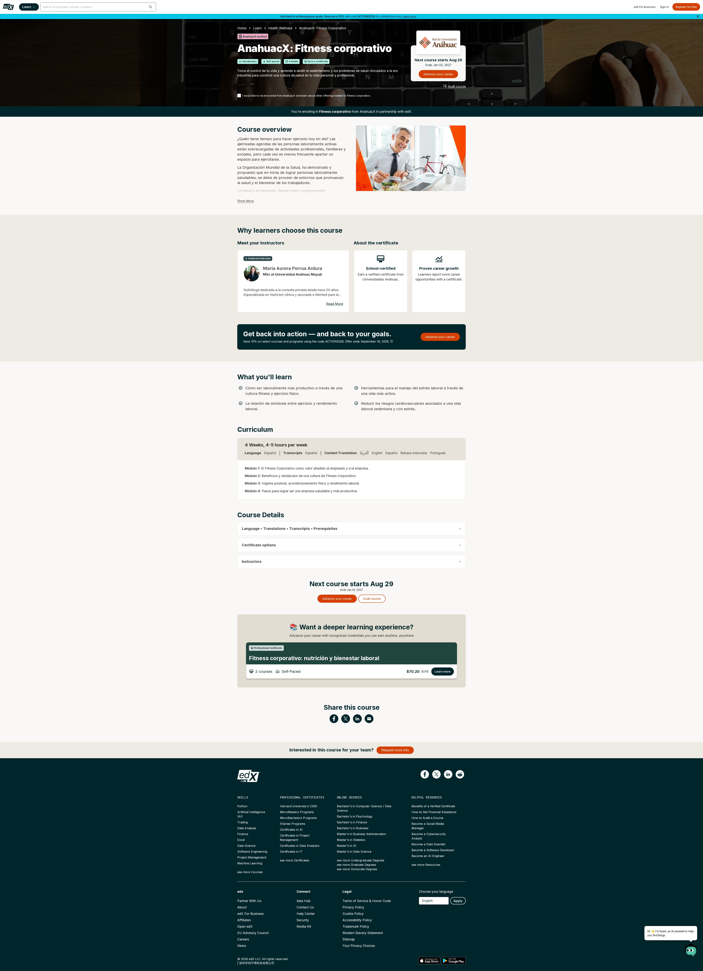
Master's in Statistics (351, 840)
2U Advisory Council (253, 933)
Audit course (457, 86)
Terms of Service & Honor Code (367, 901)
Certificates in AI (291, 829)
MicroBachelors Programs (298, 818)
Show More (245, 201)
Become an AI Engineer (428, 856)
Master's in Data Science (354, 851)
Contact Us (305, 907)
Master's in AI (346, 845)
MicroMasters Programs (297, 812)
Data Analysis (246, 828)
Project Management (251, 857)
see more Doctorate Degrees (357, 869)
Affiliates (244, 920)
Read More (334, 304)
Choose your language (436, 891)
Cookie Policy (353, 914)
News (241, 946)
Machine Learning (249, 863)
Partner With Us (249, 901)
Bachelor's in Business (352, 828)
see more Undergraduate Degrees (360, 860)
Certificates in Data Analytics (299, 845)
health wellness (280, 28)
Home (241, 28)
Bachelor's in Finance (352, 822)
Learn (26, 7)
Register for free (686, 6)
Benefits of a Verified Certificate (433, 806)
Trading (242, 822)
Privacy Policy (353, 907)
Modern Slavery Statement (363, 933)
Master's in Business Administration (361, 834)
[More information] (391, 341)
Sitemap (349, 939)
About (242, 907)
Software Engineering (252, 851)
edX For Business (645, 6)
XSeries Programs (292, 824)
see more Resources (426, 865)
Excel (241, 840)
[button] (150, 7)
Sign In (664, 6)
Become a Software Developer (433, 850)
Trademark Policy (356, 926)
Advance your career (438, 74)
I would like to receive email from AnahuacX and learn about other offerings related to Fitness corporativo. (306, 95)
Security (303, 920)
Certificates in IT (291, 851)
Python (242, 806)
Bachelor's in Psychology (354, 816)
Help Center (306, 914)
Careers (243, 939)
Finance (242, 834)
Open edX (245, 926)
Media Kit (304, 926)
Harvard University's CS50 (298, 806)
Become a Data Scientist (428, 844)
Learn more (409, 16)
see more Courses (250, 872)
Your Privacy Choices (359, 946)
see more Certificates (294, 860)
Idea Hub (303, 901)
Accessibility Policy (357, 920)
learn (257, 28)
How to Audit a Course (427, 818)
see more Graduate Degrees (356, 865)
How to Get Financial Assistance (434, 812)
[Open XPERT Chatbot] (691, 949)
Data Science (246, 845)
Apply (457, 901)
